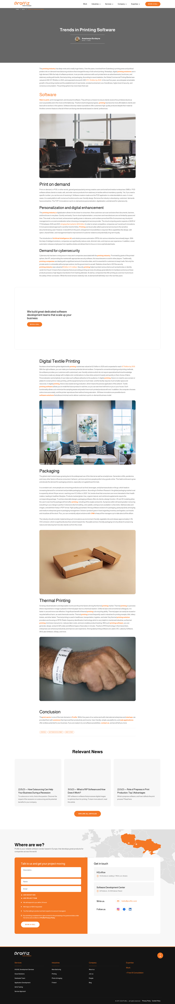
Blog (90, 982)
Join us (91, 974)
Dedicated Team (20, 978)
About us (92, 969)
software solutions (46, 395)
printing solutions (124, 71)
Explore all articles (87, 814)
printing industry (49, 69)
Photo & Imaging (57, 978)
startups (129, 717)
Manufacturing (56, 969)
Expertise (130, 963)
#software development (56, 732)
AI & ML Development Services (24, 969)
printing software (46, 387)
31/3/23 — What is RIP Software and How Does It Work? (86, 791)
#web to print (69, 732)
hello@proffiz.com (129, 901)
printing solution (123, 617)
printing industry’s (49, 213)
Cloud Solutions (20, 974)
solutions (56, 720)
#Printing (43, 732)
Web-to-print (44, 100)
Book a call (153, 4)
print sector (46, 717)
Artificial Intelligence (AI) (62, 238)
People (91, 978)
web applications (126, 720)
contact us (105, 723)
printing (102, 103)
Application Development (22, 982)
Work (85, 4)
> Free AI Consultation (134, 973)
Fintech (54, 982)
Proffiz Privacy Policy (48, 918)
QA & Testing (19, 987)
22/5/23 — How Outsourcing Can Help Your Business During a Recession (35, 791)
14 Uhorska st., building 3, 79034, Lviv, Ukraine (113, 876)
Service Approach (20, 991)
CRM (92, 513)
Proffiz (74, 717)
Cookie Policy (156, 1001)
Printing (82, 227)
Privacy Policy (146, 1001)
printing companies (46, 261)
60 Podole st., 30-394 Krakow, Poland (110, 891)
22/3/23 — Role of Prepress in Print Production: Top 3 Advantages (133, 791)
